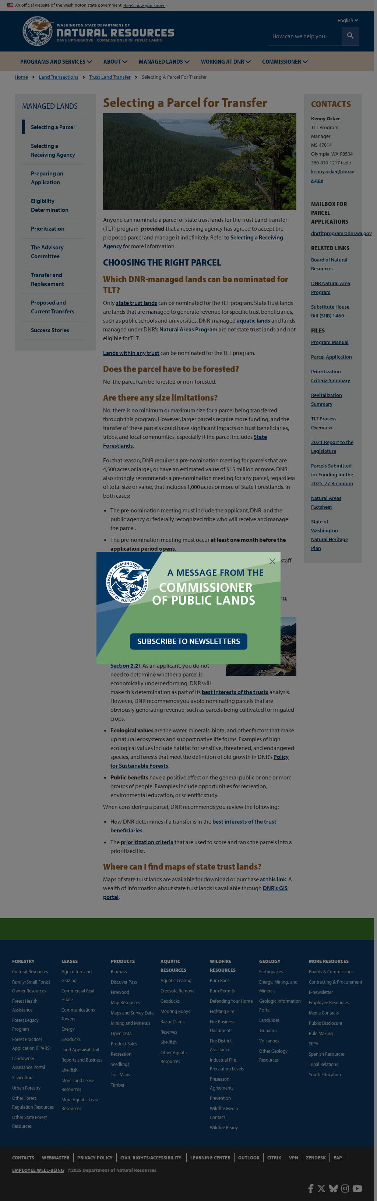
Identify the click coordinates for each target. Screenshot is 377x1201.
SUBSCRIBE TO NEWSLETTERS (188, 641)
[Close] (272, 561)
